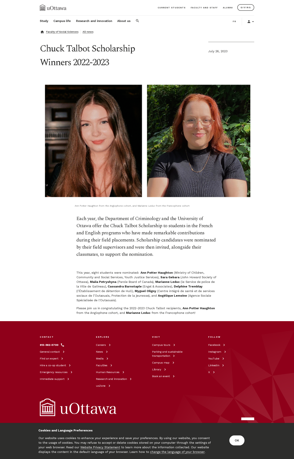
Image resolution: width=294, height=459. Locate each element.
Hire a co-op (53, 365)
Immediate (52, 379)
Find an (49, 358)
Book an (161, 376)
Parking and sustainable (167, 353)
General (50, 351)
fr (234, 21)
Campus (161, 345)
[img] (53, 7)
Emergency (54, 372)
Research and (111, 379)
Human (107, 372)
